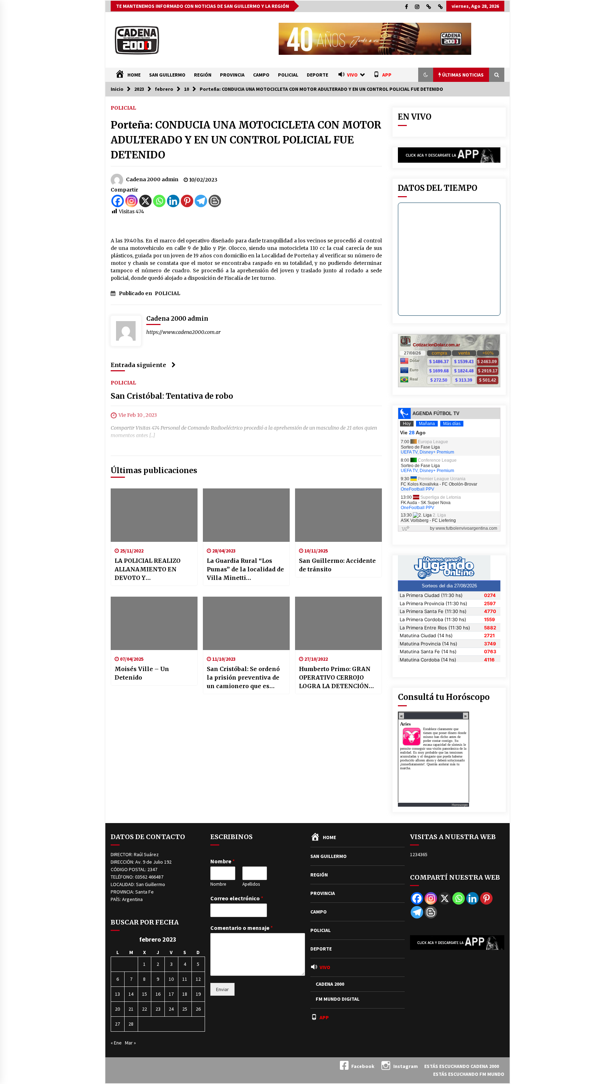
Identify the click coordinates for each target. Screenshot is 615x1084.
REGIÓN (202, 75)
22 (144, 1009)
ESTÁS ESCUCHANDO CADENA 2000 (461, 1066)
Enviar (222, 989)
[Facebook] (117, 201)
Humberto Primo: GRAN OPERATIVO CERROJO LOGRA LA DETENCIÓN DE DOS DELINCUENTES (335, 677)
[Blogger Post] (215, 201)
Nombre (222, 861)
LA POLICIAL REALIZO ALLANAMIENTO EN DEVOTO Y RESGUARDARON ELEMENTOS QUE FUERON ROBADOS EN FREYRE (148, 569)
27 (117, 1024)
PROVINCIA (232, 75)
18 (184, 994)
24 (171, 1009)
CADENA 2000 (330, 984)
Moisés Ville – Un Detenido (142, 673)
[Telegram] (201, 201)
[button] (425, 75)
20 (117, 1009)
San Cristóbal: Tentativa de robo (172, 396)
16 (158, 994)
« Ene (116, 1043)
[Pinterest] (187, 201)
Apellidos (251, 884)
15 (144, 994)
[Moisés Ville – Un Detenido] (154, 623)
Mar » (130, 1043)
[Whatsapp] (159, 201)
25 (184, 1009)
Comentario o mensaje (241, 927)
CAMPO (261, 75)
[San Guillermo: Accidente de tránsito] (338, 515)
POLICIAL (288, 75)
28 (130, 1024)
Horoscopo (460, 804)
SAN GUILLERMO (167, 75)
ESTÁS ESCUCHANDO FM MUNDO (468, 1074)
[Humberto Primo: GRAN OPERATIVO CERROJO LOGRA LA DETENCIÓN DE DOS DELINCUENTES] (338, 623)
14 (130, 994)
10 (171, 979)
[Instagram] (131, 201)
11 (184, 979)
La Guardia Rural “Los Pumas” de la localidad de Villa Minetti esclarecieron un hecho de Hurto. (245, 569)
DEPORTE (317, 75)
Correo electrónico (236, 898)
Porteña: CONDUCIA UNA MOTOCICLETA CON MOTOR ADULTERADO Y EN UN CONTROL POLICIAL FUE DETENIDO (246, 140)
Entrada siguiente (138, 364)
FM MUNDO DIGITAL (337, 999)
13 (117, 994)
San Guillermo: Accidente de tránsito (337, 565)
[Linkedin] (173, 201)
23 (158, 1009)
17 (171, 994)
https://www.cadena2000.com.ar (183, 332)
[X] (145, 201)
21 (130, 1009)
